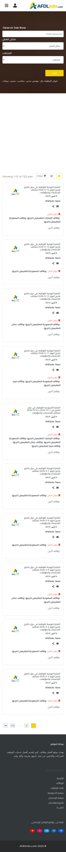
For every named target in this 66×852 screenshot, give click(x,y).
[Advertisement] (33, 127)
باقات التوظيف (57, 788)
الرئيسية (60, 778)
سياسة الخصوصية (56, 793)
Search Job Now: (14, 27)
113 (13, 726)
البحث (54, 73)
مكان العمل (9, 39)
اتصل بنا (60, 808)
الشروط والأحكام (56, 803)
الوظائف (60, 783)
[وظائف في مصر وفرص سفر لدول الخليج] (46, 5)
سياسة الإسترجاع (56, 798)
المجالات (7, 53)
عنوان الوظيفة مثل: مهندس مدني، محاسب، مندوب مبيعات (30, 80)
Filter (40, 176)
